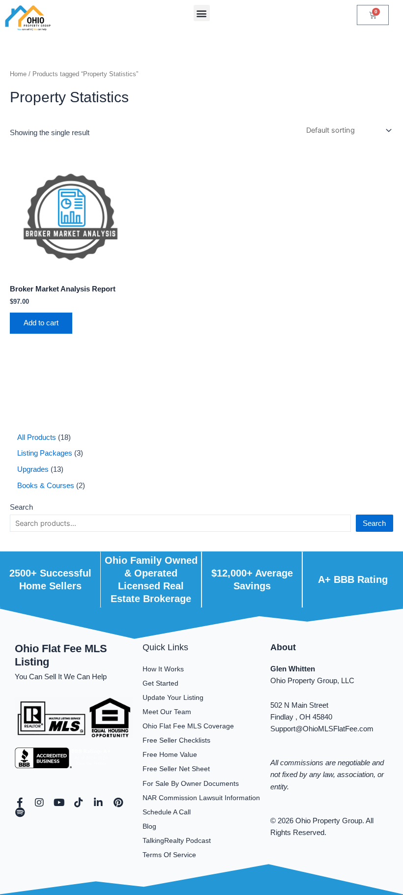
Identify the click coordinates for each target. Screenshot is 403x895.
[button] (202, 13)
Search (21, 507)
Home (18, 74)
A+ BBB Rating (353, 579)
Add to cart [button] (41, 323)
